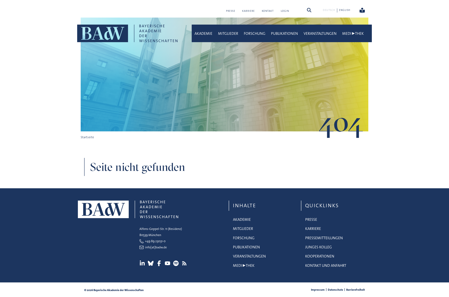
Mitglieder (228, 33)
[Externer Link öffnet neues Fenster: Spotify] (176, 263)
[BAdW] (127, 33)
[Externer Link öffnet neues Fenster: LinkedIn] (142, 263)
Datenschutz (335, 290)
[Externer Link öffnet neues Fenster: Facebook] (159, 263)
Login (285, 10)
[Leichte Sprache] (362, 10)
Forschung (254, 33)
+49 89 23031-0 (155, 241)
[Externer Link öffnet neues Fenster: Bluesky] (150, 263)
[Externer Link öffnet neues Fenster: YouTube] (167, 263)
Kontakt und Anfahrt (325, 265)
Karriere (248, 10)
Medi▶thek (353, 33)
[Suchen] (309, 10)
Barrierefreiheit (355, 290)
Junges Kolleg (318, 247)
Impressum (318, 290)
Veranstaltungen (320, 33)
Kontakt (268, 10)
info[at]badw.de (156, 247)
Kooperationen (319, 256)
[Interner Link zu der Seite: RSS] (184, 263)
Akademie (203, 33)
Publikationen (284, 33)
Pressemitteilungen (324, 237)
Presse (230, 10)
